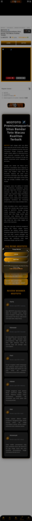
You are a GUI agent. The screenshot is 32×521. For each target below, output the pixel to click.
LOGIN (16, 254)
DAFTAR (16, 259)
